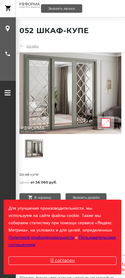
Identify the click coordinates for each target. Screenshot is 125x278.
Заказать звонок (61, 9)
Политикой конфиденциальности (41, 237)
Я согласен (62, 260)
